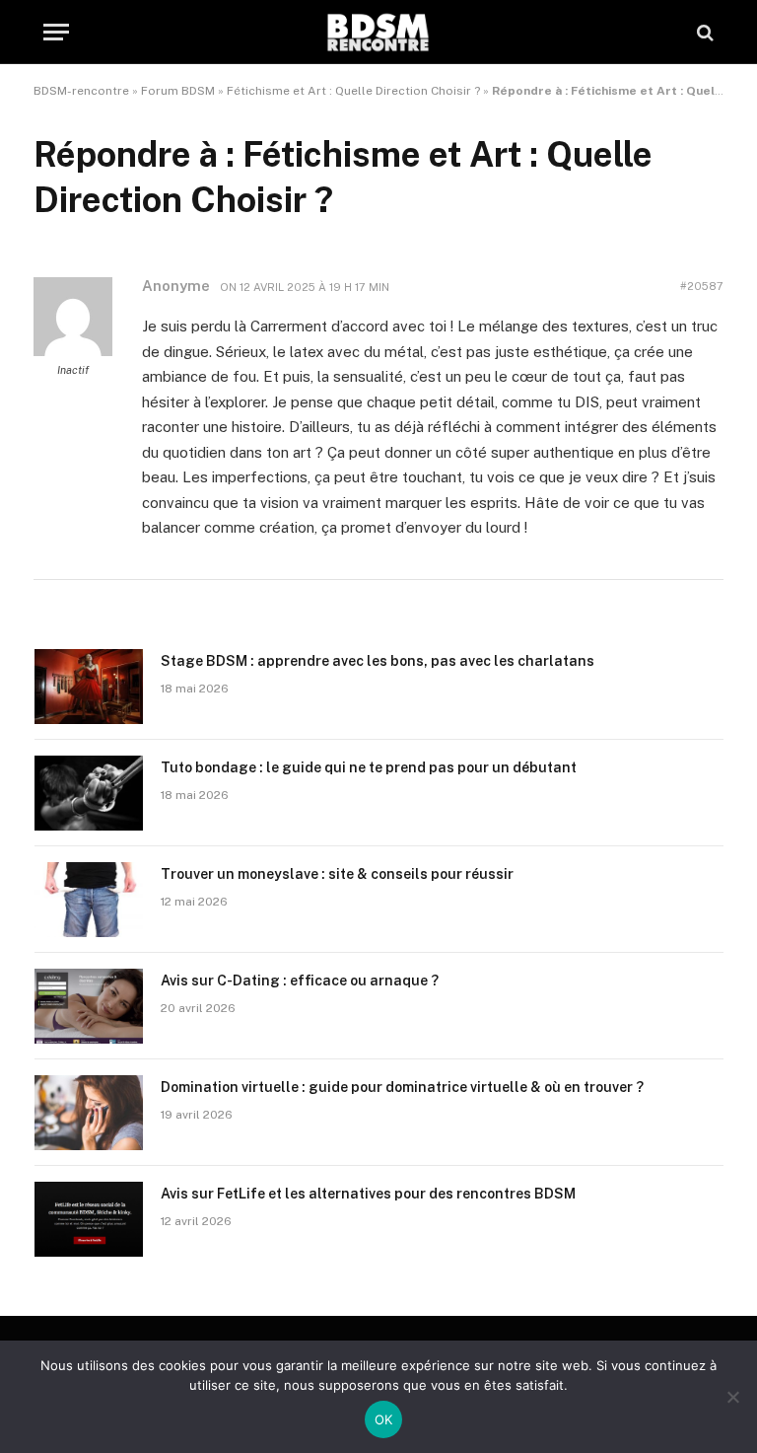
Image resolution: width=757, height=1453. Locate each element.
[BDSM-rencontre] (378, 32)
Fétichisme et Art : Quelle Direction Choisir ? (353, 91)
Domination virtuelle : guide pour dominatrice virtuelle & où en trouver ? (402, 1087)
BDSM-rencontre (81, 91)
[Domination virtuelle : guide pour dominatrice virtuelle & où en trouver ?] (88, 1112)
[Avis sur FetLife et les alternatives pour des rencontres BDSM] (88, 1219)
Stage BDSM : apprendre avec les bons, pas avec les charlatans (377, 661)
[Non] (732, 1397)
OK (384, 1419)
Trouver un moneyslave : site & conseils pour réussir (337, 874)
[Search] (703, 32)
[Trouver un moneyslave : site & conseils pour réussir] (88, 899)
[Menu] (56, 32)
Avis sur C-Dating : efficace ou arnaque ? (300, 980)
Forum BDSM (178, 91)
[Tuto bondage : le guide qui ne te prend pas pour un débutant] (88, 793)
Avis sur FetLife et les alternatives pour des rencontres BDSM (368, 1193)
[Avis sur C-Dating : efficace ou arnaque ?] (88, 1006)
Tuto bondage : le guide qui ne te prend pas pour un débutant (369, 767)
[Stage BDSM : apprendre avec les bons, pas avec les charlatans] (88, 686)
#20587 (701, 286)
